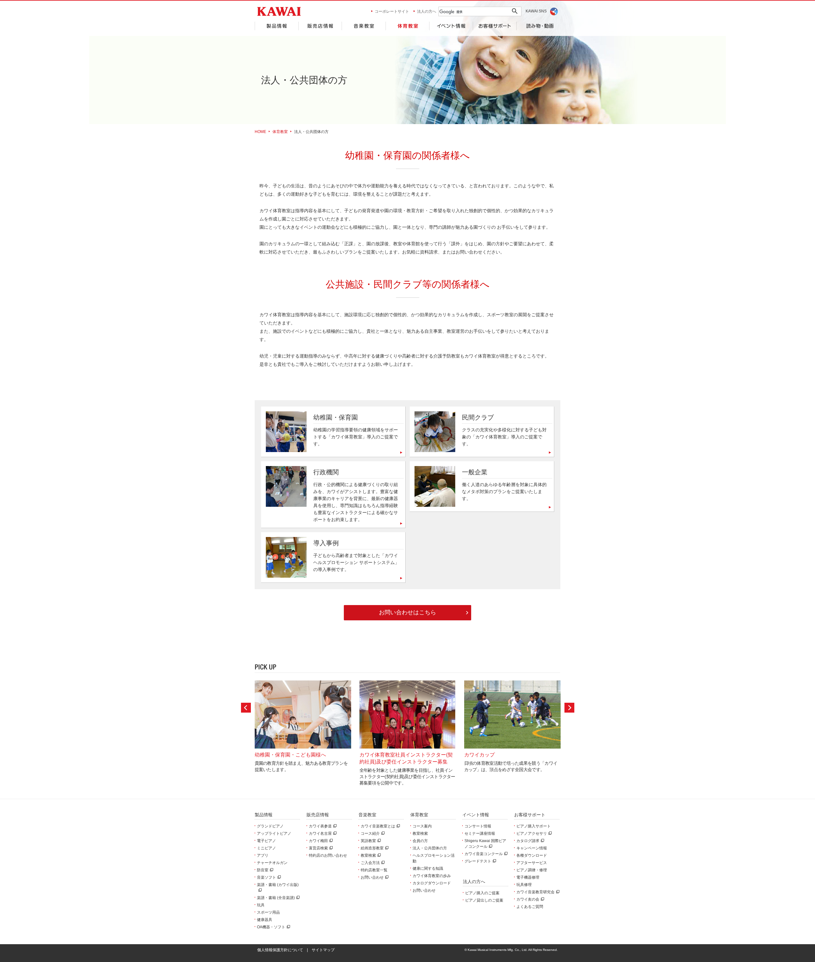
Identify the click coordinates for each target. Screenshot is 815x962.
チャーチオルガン (272, 863)
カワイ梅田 (318, 841)
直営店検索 (318, 848)
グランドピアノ (270, 826)
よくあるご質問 (529, 906)
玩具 (261, 905)
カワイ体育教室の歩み (432, 876)
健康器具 (264, 919)
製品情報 (276, 26)
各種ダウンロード (531, 855)
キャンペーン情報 (531, 848)
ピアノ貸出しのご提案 (484, 900)
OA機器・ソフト (271, 927)
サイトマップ (323, 950)
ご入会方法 (370, 863)
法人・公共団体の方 (430, 848)
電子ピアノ (266, 841)
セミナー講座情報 (479, 833)
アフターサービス (531, 863)
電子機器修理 (527, 877)
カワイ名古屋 (320, 833)
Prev (246, 708)
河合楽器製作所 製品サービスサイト (279, 11)
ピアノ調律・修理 (531, 870)
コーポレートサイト (392, 11)
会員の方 (420, 841)
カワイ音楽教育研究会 (535, 892)
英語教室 (368, 841)
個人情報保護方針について (280, 950)
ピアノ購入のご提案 (482, 893)
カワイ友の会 (527, 899)
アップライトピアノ (274, 833)
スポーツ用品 (268, 912)
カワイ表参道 (320, 826)
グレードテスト (477, 861)
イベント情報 (451, 26)
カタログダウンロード (432, 883)
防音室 (262, 870)
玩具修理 (524, 884)
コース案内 (422, 826)
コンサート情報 (477, 826)
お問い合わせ (372, 877)
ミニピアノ (266, 848)
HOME (260, 131)
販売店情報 (320, 26)
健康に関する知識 (428, 868)
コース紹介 (370, 833)
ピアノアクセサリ (531, 833)
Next (569, 708)
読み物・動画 (538, 26)
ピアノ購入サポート (533, 826)
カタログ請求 (527, 841)
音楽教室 (364, 26)
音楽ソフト (266, 877)
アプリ (262, 855)
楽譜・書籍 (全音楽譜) (276, 898)
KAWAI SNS (536, 11)
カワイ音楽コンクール (483, 854)
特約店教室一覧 (374, 870)
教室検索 (368, 855)
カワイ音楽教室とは (378, 826)
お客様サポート (495, 26)
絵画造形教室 (372, 848)
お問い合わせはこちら (407, 612)
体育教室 (407, 26)
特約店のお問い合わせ (328, 855)
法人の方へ (426, 11)
